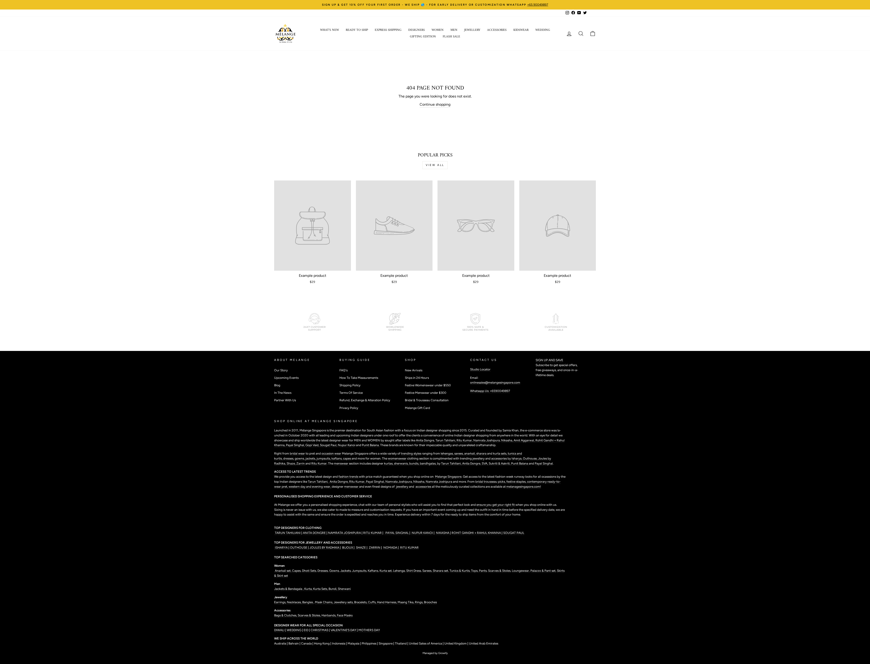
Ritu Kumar (464, 440)
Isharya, (517, 458)
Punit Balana (520, 463)
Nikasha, (507, 440)
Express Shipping (388, 30)
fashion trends (348, 476)
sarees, (459, 453)
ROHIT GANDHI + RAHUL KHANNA (477, 533)
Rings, (419, 602)
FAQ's (343, 370)
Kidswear (521, 30)
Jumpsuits (359, 570)
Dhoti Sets (309, 570)
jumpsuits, (324, 458)
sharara (481, 453)
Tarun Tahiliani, (446, 440)
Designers (416, 30)
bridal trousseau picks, (490, 481)
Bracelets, (361, 602)
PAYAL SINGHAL (396, 533)
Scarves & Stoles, (309, 615)
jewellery (478, 458)
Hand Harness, (387, 602)
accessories (499, 458)
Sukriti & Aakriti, (500, 463)
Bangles (308, 602)
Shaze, (291, 463)
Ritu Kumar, (357, 481)
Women (438, 30)
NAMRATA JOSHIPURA (344, 533)
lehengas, (447, 453)
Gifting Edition (423, 36)
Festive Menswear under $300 (425, 392)
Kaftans (373, 570)
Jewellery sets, (344, 602)
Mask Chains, (324, 602)
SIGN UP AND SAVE (549, 360)
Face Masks (345, 615)
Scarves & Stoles (499, 570)
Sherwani (344, 589)
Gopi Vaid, (312, 445)
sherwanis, (401, 463)
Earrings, (280, 602)
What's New (329, 30)
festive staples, (516, 481)
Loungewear (520, 570)
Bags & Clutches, (286, 615)
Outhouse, (530, 458)
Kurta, (308, 589)
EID (306, 630)
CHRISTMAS (319, 630)
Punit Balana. (370, 445)
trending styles (411, 453)
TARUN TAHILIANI (287, 533)
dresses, (289, 458)
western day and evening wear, (310, 486)
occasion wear (331, 453)
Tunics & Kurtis (460, 570)
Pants (482, 570)
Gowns (334, 570)
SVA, (485, 463)
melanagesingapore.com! (523, 486)
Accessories (497, 30)
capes (347, 458)
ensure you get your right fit (495, 504)
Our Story (281, 370)
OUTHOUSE (299, 547)
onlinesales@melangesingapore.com (495, 382)
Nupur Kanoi (346, 445)
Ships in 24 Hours (417, 377)
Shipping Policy (349, 385)
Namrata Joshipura (486, 440)
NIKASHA (442, 533)
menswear (341, 463)
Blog (277, 385)
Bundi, (333, 589)
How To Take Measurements (358, 377)
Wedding (542, 30)
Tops (474, 570)
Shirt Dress (413, 570)
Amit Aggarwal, (524, 440)
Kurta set (385, 570)
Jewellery (472, 30)
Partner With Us (285, 400)
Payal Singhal (544, 463)
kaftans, (337, 458)
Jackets (345, 570)
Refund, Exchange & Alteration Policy (364, 400)
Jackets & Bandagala (288, 589)
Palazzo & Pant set (543, 570)
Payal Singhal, (295, 445)
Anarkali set (282, 570)
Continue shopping (435, 104)
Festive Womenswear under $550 (428, 385)
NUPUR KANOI (422, 533)
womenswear (397, 458)
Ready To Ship (357, 30)
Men (453, 30)
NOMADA (390, 547)
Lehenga (399, 570)
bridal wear (297, 453)
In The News (282, 392)
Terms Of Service (351, 392)
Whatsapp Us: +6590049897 (490, 391)
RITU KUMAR (372, 533)
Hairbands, (329, 615)
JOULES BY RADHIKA (324, 547)
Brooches (430, 602)
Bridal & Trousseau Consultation (427, 400)
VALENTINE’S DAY (343, 630)
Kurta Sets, (321, 589)
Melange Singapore (448, 476)
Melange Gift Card (417, 408)
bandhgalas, (428, 463)
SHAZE (361, 547)
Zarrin (300, 463)
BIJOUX (347, 547)
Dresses (322, 570)
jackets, (311, 458)
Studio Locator (480, 369)
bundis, (414, 463)
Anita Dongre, (472, 463)
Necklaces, (294, 602)
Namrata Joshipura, (399, 481)
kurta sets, (500, 453)
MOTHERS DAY (369, 630)
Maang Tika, (406, 602)
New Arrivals (413, 370)
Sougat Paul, (329, 445)
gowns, (300, 458)
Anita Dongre (425, 440)
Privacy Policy (348, 408)
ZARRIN (374, 547)
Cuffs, (372, 602)
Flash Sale (451, 36)
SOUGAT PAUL (513, 533)
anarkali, (470, 453)
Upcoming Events (286, 377)
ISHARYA (281, 547)
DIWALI (279, 630)
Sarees (426, 570)
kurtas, (388, 463)
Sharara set (440, 570)
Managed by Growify (435, 653)
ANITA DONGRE (314, 533)
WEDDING (294, 630)
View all (435, 165)
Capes (296, 570)
